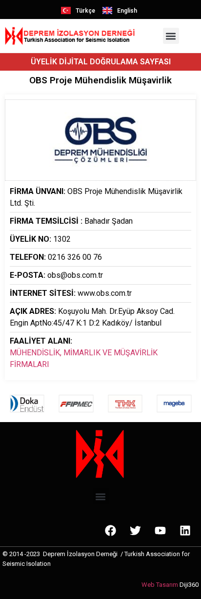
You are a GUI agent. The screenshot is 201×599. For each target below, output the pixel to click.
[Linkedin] (185, 530)
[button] (171, 36)
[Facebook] (110, 530)
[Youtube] (160, 530)
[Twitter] (135, 530)
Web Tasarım (159, 584)
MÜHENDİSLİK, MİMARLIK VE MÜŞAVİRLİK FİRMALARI (84, 358)
